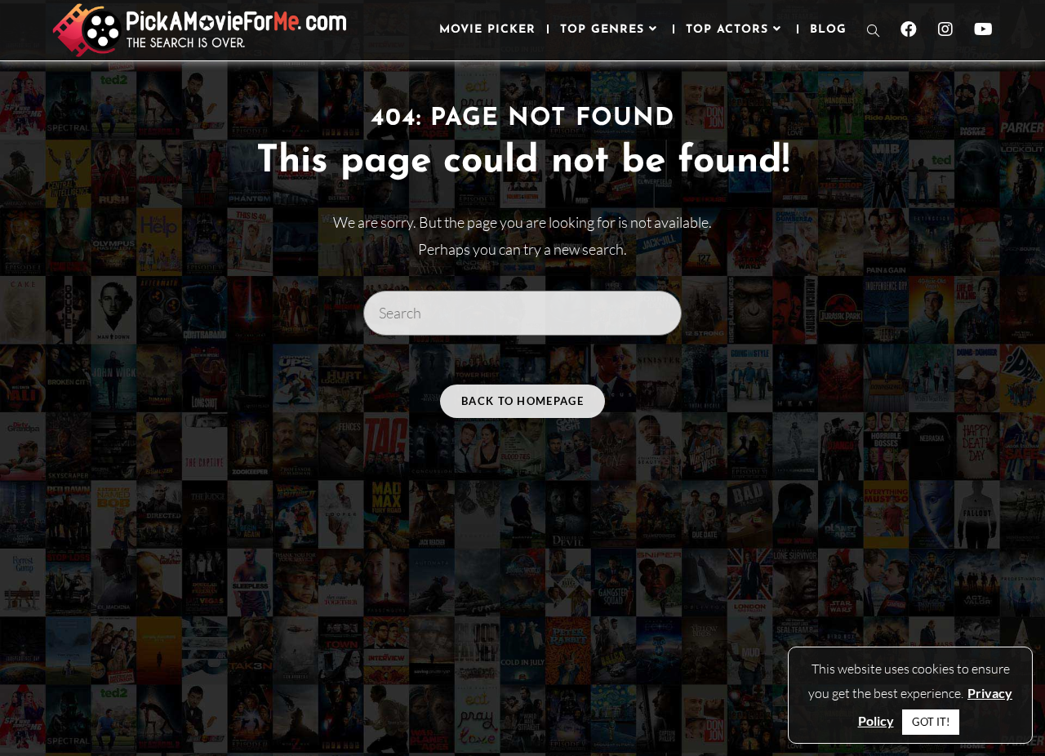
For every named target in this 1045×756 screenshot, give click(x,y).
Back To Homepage (522, 400)
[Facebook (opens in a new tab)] (908, 29)
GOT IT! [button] (930, 721)
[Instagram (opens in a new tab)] (945, 29)
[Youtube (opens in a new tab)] (983, 29)
